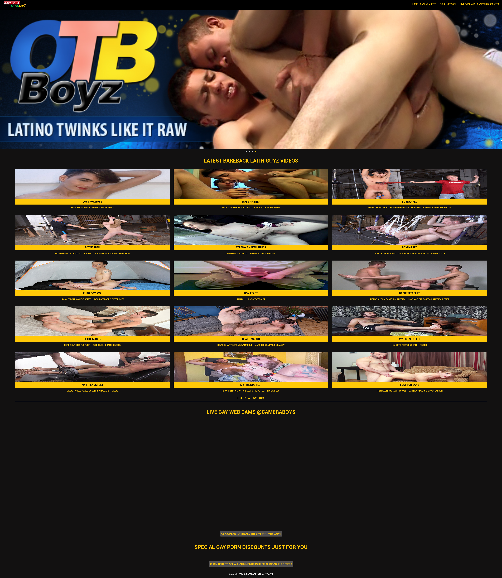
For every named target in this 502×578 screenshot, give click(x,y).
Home (415, 4)
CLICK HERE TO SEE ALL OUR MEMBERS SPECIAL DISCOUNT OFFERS (251, 564)
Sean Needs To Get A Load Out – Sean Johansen (251, 253)
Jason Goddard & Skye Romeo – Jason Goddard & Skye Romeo (92, 299)
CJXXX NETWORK (448, 4)
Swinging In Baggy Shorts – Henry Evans (92, 207)
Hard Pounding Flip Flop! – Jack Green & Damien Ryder (92, 345)
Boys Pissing (251, 201)
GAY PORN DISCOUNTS (488, 4)
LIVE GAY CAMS (467, 4)
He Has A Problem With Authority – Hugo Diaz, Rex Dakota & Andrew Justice (409, 299)
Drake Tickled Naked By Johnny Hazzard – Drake (92, 391)
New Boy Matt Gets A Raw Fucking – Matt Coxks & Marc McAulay (251, 345)
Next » (262, 397)
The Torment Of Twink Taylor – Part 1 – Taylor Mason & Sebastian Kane (92, 253)
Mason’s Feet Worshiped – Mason (409, 345)
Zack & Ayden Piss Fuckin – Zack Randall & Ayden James (251, 207)
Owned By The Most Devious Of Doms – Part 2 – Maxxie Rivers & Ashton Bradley (409, 207)
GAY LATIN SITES (428, 4)
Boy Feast (251, 293)
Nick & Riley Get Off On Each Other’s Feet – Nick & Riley (251, 391)
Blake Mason (92, 339)
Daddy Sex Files (409, 293)
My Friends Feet (409, 339)
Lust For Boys (92, 201)
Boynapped (409, 201)
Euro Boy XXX (92, 293)
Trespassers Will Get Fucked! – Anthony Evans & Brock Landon (410, 391)
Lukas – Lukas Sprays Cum (251, 299)
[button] (246, 151)
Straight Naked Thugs (251, 247)
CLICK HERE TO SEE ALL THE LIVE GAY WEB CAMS (251, 533)
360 (254, 397)
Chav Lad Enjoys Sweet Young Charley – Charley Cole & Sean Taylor (410, 253)
